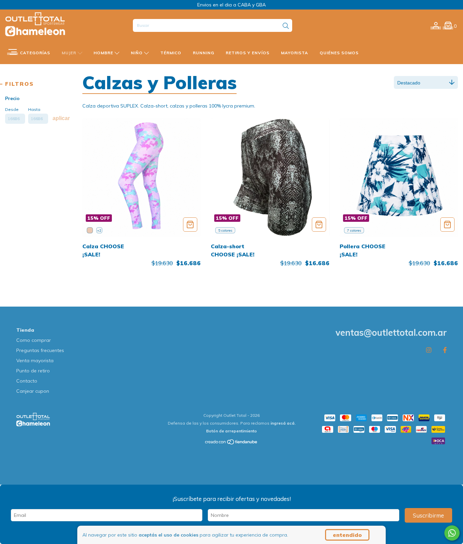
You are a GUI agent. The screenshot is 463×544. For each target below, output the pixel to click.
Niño (137, 52)
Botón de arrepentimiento (231, 430)
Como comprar (33, 340)
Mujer (70, 52)
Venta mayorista (35, 360)
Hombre (104, 52)
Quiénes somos (339, 52)
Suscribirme (428, 515)
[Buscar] (285, 26)
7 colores (354, 230)
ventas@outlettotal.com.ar (391, 332)
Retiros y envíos (247, 52)
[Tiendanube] (231, 443)
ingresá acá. (283, 423)
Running (203, 52)
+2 (99, 230)
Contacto (26, 381)
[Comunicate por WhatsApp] (452, 533)
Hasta (34, 109)
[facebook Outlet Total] (445, 350)
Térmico (170, 52)
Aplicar (61, 118)
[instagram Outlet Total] (428, 350)
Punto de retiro (33, 371)
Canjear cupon (32, 391)
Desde (12, 109)
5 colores (225, 230)
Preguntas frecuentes (40, 350)
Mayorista (294, 52)
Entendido (347, 534)
